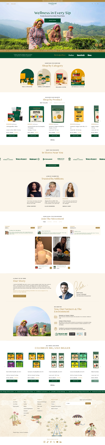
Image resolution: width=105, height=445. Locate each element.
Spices (55, 221)
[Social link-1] (44, 442)
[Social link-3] (50, 442)
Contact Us (39, 410)
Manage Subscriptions (56, 406)
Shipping (39, 404)
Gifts (60, 221)
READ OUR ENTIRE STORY (19, 296)
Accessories (26, 413)
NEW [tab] (51, 102)
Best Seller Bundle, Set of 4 (13, 372)
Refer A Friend (54, 408)
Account (53, 401)
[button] (37, 239)
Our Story (15, 401)
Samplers (26, 410)
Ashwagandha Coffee (12, 126)
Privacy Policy (16, 432)
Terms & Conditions (24, 432)
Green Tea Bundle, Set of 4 (77, 372)
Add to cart (12, 135)
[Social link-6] (60, 442)
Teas (44, 221)
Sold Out (96, 381)
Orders (52, 404)
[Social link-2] (47, 442)
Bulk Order (39, 406)
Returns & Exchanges (42, 401)
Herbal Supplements (28, 408)
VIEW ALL (52, 139)
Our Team (15, 404)
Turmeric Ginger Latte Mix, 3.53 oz (78, 127)
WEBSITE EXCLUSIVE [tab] (59, 102)
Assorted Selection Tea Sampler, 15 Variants (36, 127)
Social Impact (16, 406)
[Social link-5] (57, 442)
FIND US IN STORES (52, 165)
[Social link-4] (54, 442)
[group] (52, 25)
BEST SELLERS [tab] (44, 102)
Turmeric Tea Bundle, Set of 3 (35, 372)
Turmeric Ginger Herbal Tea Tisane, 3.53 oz (56, 127)
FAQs (38, 408)
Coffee (49, 221)
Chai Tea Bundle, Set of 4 (55, 372)
